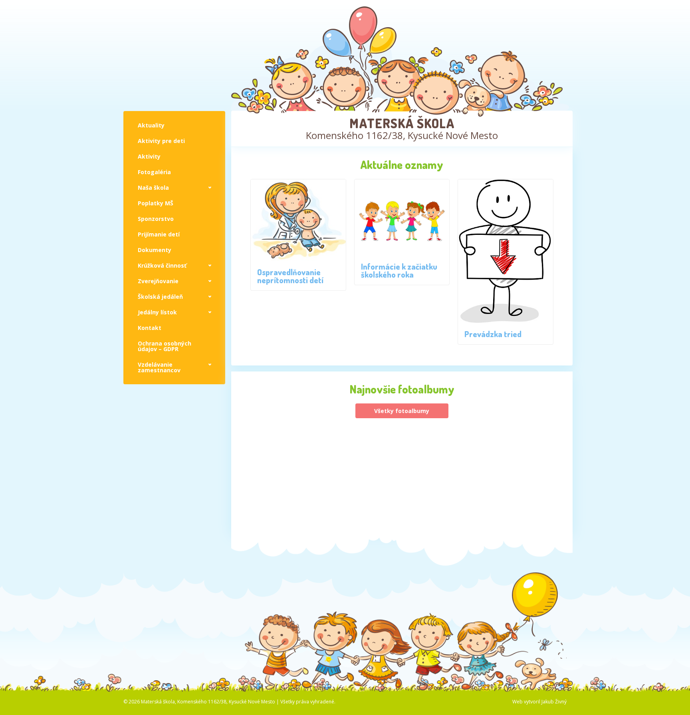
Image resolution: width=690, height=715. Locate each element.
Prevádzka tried (492, 334)
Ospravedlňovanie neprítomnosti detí (290, 276)
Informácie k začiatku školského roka (399, 270)
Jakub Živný (554, 701)
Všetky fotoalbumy (401, 411)
